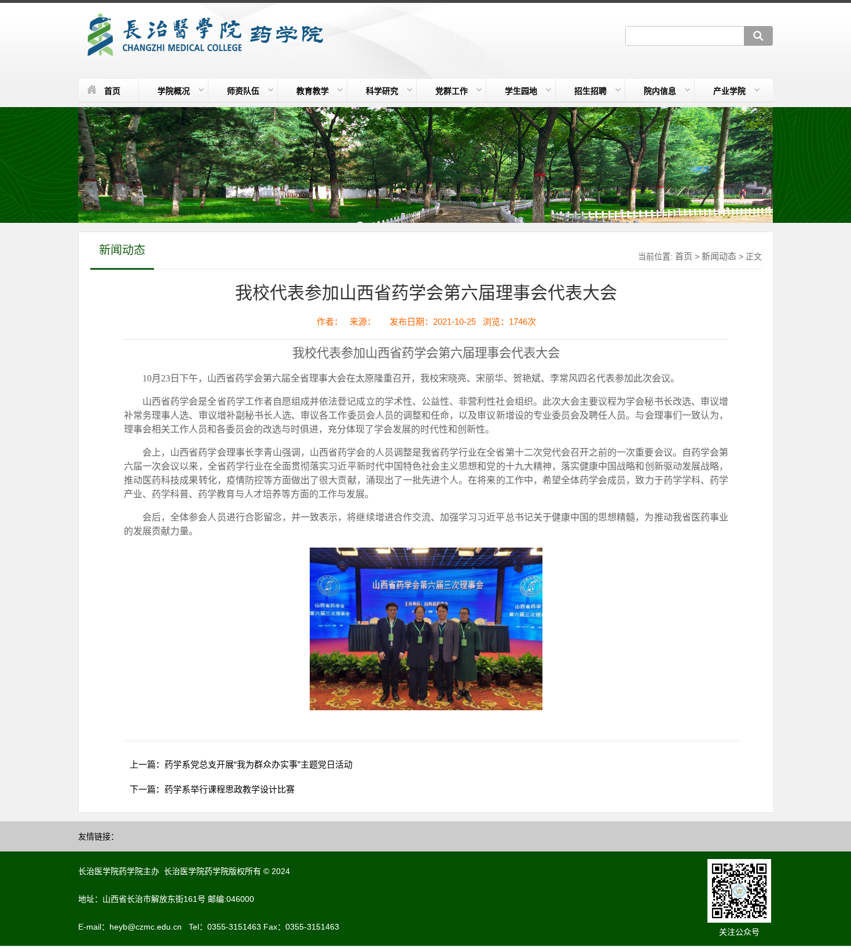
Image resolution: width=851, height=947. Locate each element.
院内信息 (660, 91)
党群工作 (451, 91)
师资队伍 (243, 91)
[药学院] (203, 35)
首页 (112, 91)
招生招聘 (590, 91)
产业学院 (729, 91)
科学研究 (382, 91)
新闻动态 (719, 256)
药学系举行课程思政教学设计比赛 (229, 789)
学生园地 (521, 91)
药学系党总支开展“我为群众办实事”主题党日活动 (258, 764)
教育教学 (312, 91)
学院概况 (173, 91)
